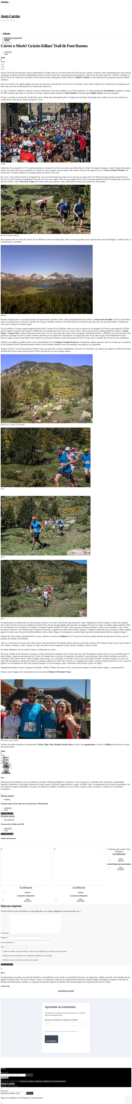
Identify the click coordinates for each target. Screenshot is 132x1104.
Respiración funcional (13, 38)
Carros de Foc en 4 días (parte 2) (26, 895)
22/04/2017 (120, 869)
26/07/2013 (8, 828)
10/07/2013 (8, 52)
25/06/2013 (8, 808)
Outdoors (8, 42)
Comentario (5, 933)
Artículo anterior (7, 795)
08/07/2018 (80, 901)
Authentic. (5, 2)
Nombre (4, 937)
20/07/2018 (27, 901)
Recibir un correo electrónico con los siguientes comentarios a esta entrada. (27, 956)
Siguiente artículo (8, 816)
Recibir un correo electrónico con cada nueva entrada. (20, 960)
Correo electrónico (7, 942)
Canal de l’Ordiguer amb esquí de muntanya (119, 864)
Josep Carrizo (10, 16)
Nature (121, 859)
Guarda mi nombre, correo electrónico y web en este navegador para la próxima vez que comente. (35, 951)
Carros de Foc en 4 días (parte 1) (79, 895)
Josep (6, 54)
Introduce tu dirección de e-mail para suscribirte (61, 1020)
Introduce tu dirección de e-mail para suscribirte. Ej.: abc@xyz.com (61, 1031)
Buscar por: (4, 1072)
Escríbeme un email (66, 991)
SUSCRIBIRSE (51, 1041)
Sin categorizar (9, 820)
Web (2, 947)
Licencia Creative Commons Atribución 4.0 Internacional (43, 1081)
